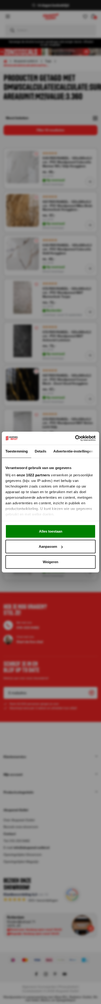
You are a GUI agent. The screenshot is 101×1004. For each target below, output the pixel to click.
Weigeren (50, 562)
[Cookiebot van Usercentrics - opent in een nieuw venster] (75, 438)
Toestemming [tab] (16, 451)
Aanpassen (48, 546)
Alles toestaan (50, 531)
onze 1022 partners (33, 475)
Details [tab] (40, 451)
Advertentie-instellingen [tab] (73, 451)
